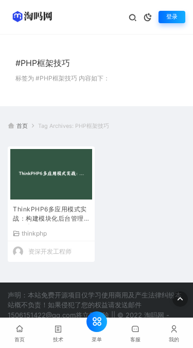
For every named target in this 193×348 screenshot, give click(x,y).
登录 (172, 16)
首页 (22, 126)
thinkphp (34, 233)
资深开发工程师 (50, 251)
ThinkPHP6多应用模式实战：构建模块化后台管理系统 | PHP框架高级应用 (50, 214)
